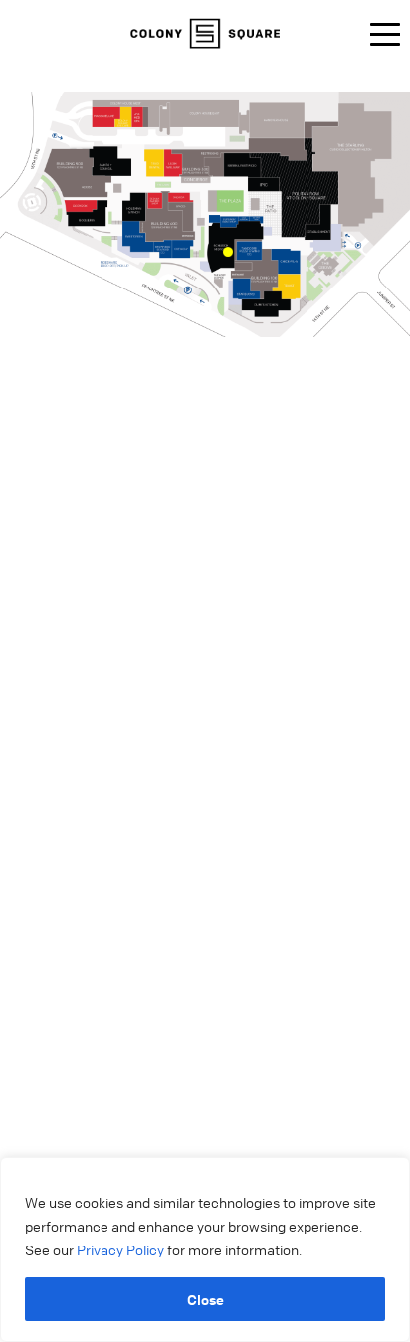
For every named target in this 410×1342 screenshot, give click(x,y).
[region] (205, 1249)
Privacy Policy (122, 1249)
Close (205, 1299)
